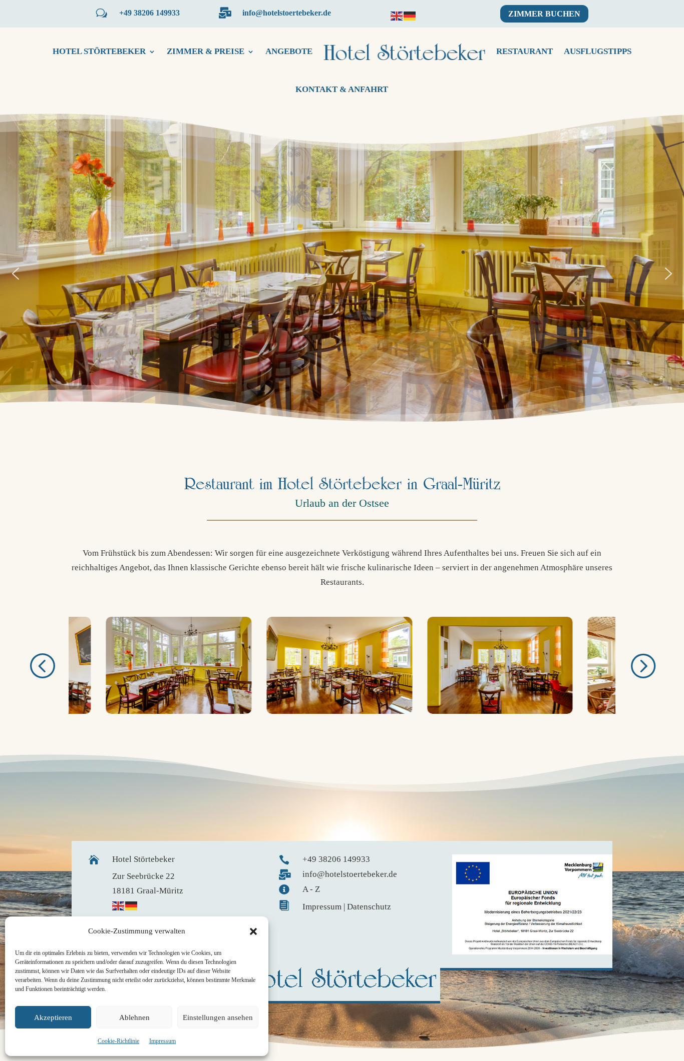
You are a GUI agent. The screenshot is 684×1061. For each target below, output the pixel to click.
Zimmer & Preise (205, 51)
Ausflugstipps (597, 51)
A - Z (311, 889)
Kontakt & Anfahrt (341, 89)
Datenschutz (369, 906)
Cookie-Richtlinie (118, 1040)
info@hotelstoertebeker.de (286, 13)
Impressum (162, 1040)
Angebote (288, 51)
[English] (397, 15)
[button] (253, 931)
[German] (410, 15)
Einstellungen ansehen (218, 1017)
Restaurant (524, 51)
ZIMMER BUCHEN (544, 14)
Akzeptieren (53, 1017)
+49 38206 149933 (149, 13)
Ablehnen (134, 1017)
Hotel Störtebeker (99, 51)
